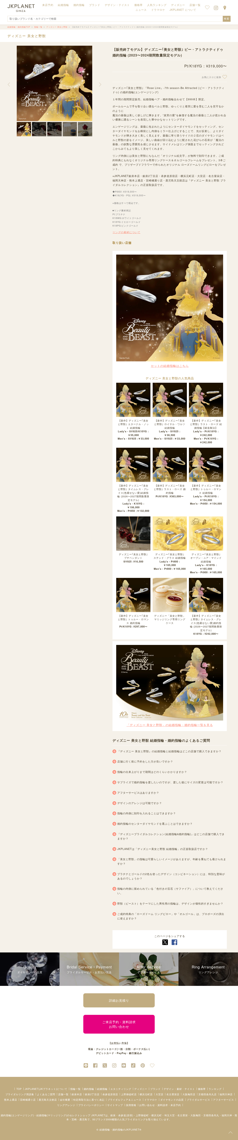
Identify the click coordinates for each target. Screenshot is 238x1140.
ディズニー (140, 1089)
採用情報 (131, 1105)
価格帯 (202, 1089)
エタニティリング (120, 1089)
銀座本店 (77, 1094)
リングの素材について (126, 232)
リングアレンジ (66, 1105)
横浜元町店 (146, 1094)
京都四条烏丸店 (207, 1094)
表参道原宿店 (110, 1094)
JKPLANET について (183, 10)
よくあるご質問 (46, 1094)
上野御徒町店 (129, 1094)
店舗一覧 (195, 5)
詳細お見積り (119, 1000)
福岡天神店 (226, 1094)
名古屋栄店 (172, 1094)
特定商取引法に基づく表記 (88, 1099)
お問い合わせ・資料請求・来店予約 (160, 1105)
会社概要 (65, 1099)
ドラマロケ (150, 1099)
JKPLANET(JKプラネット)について (46, 1089)
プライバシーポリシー (91, 1105)
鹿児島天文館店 (48, 1099)
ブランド (155, 1089)
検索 (226, 18)
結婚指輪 (102, 1089)
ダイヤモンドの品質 (172, 1099)
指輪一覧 (75, 1089)
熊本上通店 (10, 1099)
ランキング (215, 1089)
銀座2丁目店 (92, 1094)
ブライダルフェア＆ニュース (124, 1099)
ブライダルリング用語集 (19, 1094)
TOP (19, 1089)
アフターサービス (223, 1099)
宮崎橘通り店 (28, 1099)
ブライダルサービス (198, 1099)
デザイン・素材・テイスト (179, 1089)
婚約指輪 (89, 1089)
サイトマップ (115, 1105)
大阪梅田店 (188, 1094)
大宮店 (159, 1094)
